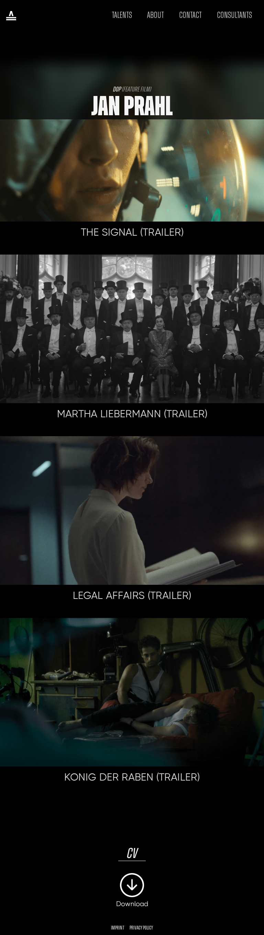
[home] (11, 15)
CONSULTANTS (234, 15)
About (155, 15)
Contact (190, 15)
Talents (122, 15)
